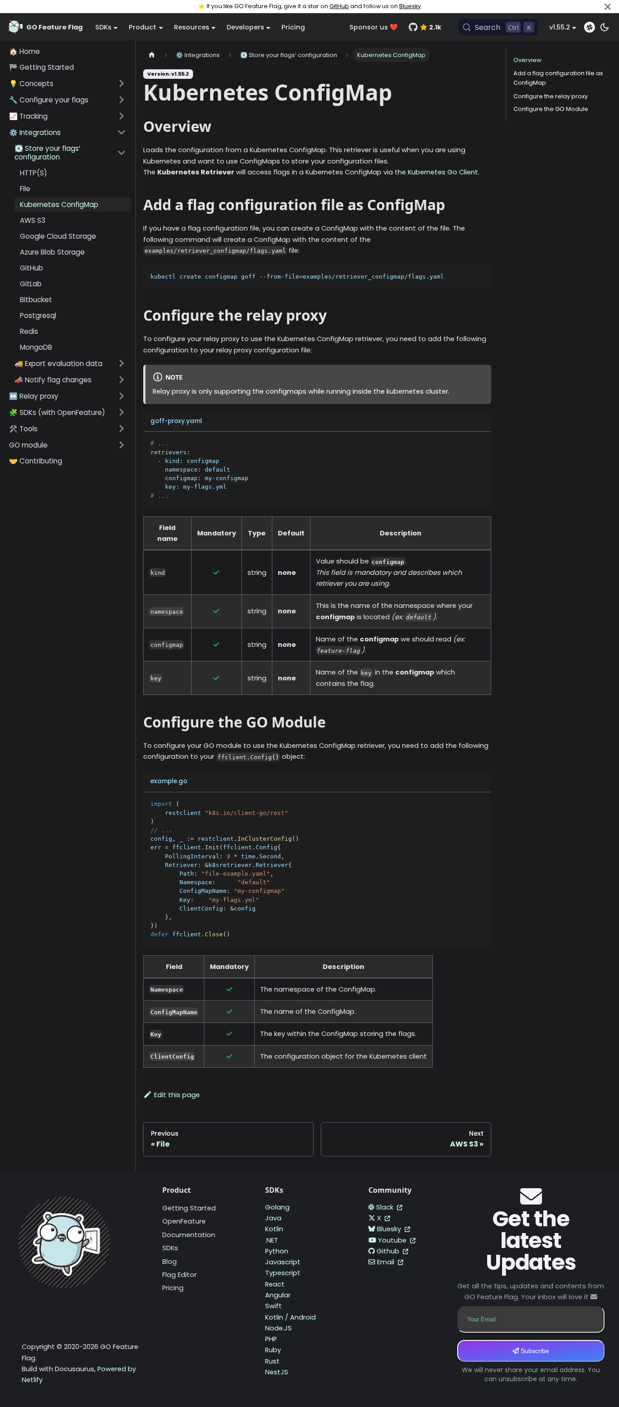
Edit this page (177, 1094)
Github (389, 1251)
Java (273, 1218)
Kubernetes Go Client (443, 172)
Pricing (293, 27)
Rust (272, 1361)
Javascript (282, 1262)
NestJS (276, 1372)
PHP (271, 1339)
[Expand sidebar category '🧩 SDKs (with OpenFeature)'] (121, 412)
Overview (527, 60)
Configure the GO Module (550, 109)
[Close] (607, 6)
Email (386, 1262)
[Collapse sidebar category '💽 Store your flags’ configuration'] (121, 152)
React (275, 1284)
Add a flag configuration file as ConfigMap (558, 78)
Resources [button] (191, 27)
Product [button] (142, 27)
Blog (169, 1261)
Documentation (188, 1234)
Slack (385, 1207)
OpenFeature (184, 1221)
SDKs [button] (103, 27)
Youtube (393, 1240)
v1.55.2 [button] (559, 27)
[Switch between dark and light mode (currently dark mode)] (604, 27)
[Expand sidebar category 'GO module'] (121, 445)
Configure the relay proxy (550, 96)
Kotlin (274, 1229)
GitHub (339, 6)
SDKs (170, 1248)
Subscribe (534, 1350)
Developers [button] (245, 27)
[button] (67, 83)
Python (276, 1251)
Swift (273, 1306)
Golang (277, 1207)
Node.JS (278, 1328)
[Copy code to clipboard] (480, 276)
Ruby (273, 1349)
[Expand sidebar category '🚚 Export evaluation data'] (121, 363)
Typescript (282, 1272)
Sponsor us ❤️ (373, 27)
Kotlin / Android (290, 1317)
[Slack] (589, 27)
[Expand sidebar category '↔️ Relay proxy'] (121, 396)
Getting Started (189, 1208)
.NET (271, 1240)
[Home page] (151, 55)
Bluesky (410, 6)
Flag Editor (179, 1274)
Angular (277, 1295)
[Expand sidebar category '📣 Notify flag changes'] (121, 379)
